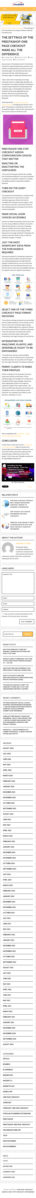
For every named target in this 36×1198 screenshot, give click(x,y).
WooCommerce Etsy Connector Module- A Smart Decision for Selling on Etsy (17, 732)
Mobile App (7, 1091)
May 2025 (6, 825)
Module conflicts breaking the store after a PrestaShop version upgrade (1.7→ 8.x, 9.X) (17, 661)
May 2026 (6, 765)
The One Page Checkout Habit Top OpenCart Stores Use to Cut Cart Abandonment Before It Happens (16, 687)
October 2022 (9, 956)
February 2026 (9, 781)
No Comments (20, 60)
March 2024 (8, 885)
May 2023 (6, 929)
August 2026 (8, 748)
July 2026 (7, 754)
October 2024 (9, 863)
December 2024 (9, 852)
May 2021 (6, 1000)
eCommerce (8, 1070)
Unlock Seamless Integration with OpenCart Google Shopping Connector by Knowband (17, 709)
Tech (5, 1135)
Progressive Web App (12, 1130)
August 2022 (8, 967)
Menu (4, 9)
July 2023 (7, 918)
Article (6, 1059)
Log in (5, 1161)
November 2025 (9, 797)
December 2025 (9, 792)
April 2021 (7, 1006)
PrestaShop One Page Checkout (16, 1124)
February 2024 (9, 891)
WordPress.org (9, 1177)
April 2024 (7, 880)
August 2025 (8, 814)
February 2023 (9, 935)
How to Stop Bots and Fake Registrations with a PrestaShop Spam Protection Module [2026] (18, 677)
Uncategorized (9, 1141)
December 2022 (9, 946)
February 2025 (9, 841)
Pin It (30, 487)
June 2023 (7, 924)
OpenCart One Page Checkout (15, 1108)
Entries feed (7, 1166)
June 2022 (7, 978)
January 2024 (8, 896)
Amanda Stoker (8, 57)
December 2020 (9, 1028)
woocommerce (9, 1146)
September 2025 (9, 808)
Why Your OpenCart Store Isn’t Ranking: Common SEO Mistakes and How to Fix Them (16, 651)
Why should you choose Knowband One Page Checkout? (20, 514)
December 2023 (9, 902)
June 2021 (7, 995)
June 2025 (7, 819)
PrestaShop (8, 1119)
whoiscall (7, 730)
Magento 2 (7, 1081)
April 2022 (7, 989)
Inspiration (8, 1075)
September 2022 (9, 962)
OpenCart (7, 1102)
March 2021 (8, 1011)
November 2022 (9, 951)
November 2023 (9, 907)
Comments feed (9, 1172)
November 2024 (9, 858)
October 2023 (9, 913)
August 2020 (8, 1044)
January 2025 (8, 847)
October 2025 (9, 803)
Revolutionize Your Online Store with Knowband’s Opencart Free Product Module (16, 722)
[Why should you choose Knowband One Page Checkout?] (5, 514)
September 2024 (9, 869)
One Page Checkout (11, 1097)
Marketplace (8, 1086)
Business (6, 1064)
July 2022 (7, 973)
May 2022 (6, 984)
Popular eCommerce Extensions (17, 1113)
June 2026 (7, 759)
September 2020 (9, 1039)
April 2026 (7, 770)
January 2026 (8, 786)
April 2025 (7, 830)
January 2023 (8, 940)
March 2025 (8, 836)
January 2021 (8, 1022)
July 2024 (7, 874)
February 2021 (9, 1017)
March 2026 (8, 775)
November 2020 (9, 1033)
